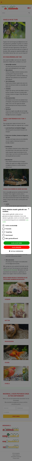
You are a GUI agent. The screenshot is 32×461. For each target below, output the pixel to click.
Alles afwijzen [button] (16, 247)
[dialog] (16, 230)
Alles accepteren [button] (16, 243)
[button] (16, 251)
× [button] (28, 208)
